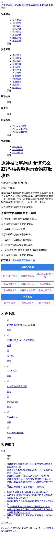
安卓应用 (19, 5)
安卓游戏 (10, 5)
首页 (3, 5)
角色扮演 (16, 20)
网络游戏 (16, 29)
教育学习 (16, 84)
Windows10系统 (20, 129)
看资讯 (36, 5)
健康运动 (16, 87)
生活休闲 (16, 67)
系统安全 (16, 55)
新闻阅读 (16, 64)
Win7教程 (17, 146)
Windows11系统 (20, 132)
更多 (3, 451)
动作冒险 (16, 26)
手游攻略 (28, 5)
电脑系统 (44, 5)
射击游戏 (16, 35)
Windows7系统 (19, 126)
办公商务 (16, 73)
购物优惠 (16, 79)
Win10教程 (17, 149)
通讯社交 (16, 58)
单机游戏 (16, 40)
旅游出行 (16, 82)
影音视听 (16, 61)
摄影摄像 (16, 76)
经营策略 (16, 37)
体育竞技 (16, 32)
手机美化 (16, 70)
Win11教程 (17, 152)
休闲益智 (16, 23)
